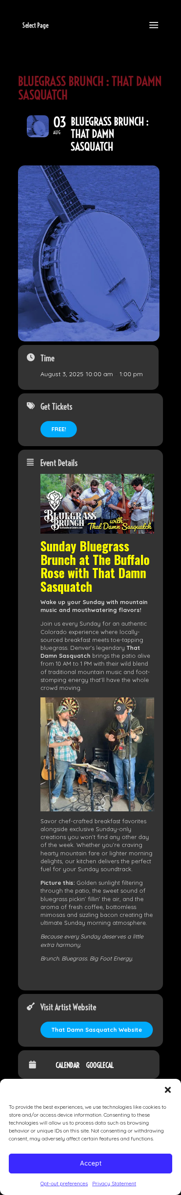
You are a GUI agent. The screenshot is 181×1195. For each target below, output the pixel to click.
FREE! (58, 429)
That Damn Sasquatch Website (96, 1029)
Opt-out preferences (64, 1183)
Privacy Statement (114, 1183)
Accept (90, 1163)
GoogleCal (100, 1065)
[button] (167, 1089)
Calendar (68, 1065)
